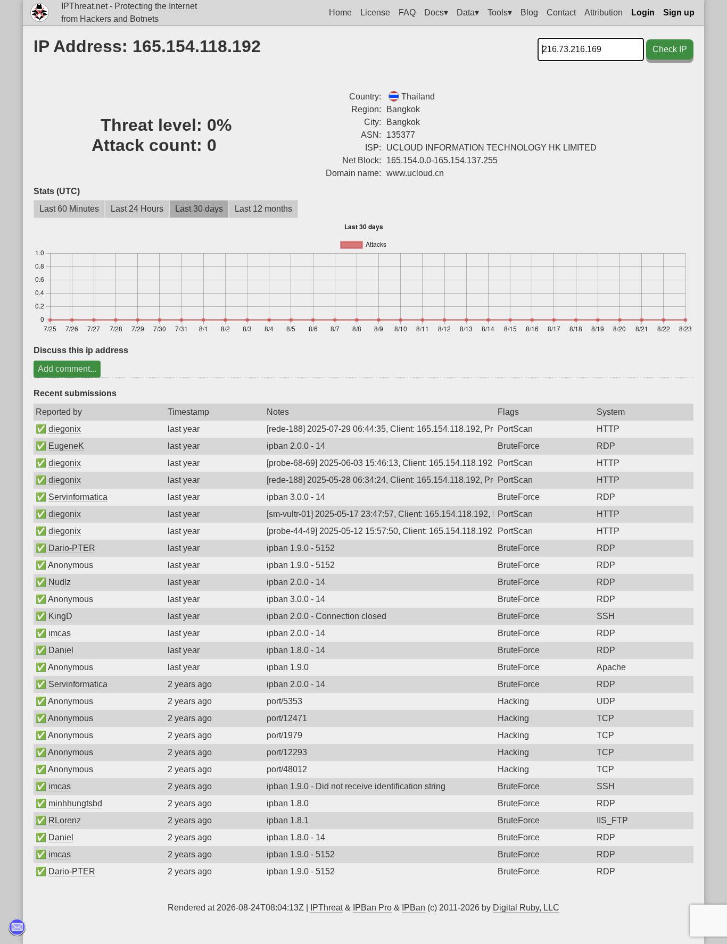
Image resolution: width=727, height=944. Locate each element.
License (375, 12)
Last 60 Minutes (69, 208)
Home (340, 12)
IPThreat (326, 907)
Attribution (603, 12)
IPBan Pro (372, 907)
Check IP (669, 49)
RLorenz (64, 820)
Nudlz (59, 582)
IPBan (413, 907)
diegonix (64, 428)
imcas (59, 633)
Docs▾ (436, 12)
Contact (561, 12)
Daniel (60, 650)
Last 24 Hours (137, 208)
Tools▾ (500, 12)
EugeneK (66, 445)
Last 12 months (263, 208)
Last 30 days (199, 208)
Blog (529, 12)
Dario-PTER (71, 548)
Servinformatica (78, 497)
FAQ (407, 12)
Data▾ (468, 12)
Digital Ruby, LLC (526, 907)
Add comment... (67, 368)
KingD (60, 616)
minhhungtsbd (75, 803)
